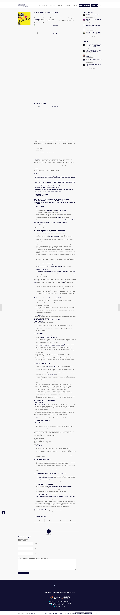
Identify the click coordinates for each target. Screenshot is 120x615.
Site (35, 553)
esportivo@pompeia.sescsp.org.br (46, 477)
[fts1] (24, 18)
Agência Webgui (33, 613)
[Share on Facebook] (39, 520)
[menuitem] (39, 5)
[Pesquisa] (100, 5)
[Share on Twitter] (50, 520)
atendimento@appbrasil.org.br (61, 605)
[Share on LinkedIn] (70, 520)
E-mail (36, 548)
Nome (36, 543)
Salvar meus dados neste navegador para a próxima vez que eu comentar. (34, 558)
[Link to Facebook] (95, 1)
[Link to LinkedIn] (99, 1)
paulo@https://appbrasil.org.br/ (44, 479)
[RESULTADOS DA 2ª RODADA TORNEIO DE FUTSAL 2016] (1, 307)
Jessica (58, 14)
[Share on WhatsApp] (60, 520)
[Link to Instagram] (101, 1)
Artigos (53, 14)
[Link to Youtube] (97, 1)
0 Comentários (46, 14)
